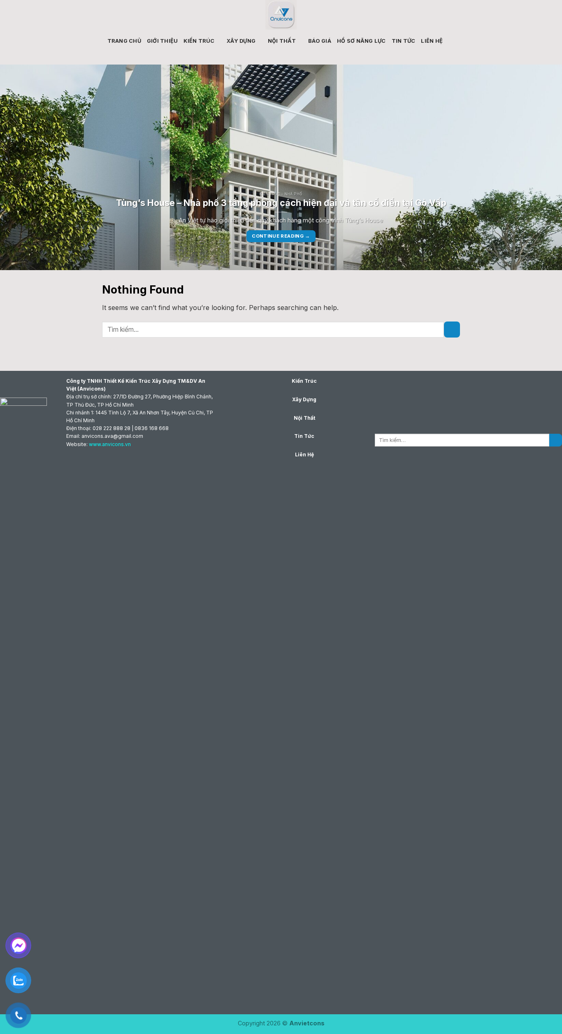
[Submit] (452, 330)
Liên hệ (432, 41)
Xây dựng (241, 41)
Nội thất (282, 41)
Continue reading (281, 236)
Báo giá (319, 41)
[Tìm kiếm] (451, 41)
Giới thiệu (162, 41)
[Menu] (70, 15)
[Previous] (21, 167)
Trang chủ (124, 41)
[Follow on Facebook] (470, 15)
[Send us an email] (481, 15)
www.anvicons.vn (110, 444)
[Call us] (491, 15)
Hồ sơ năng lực (361, 41)
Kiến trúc (198, 41)
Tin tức (404, 41)
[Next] (540, 167)
